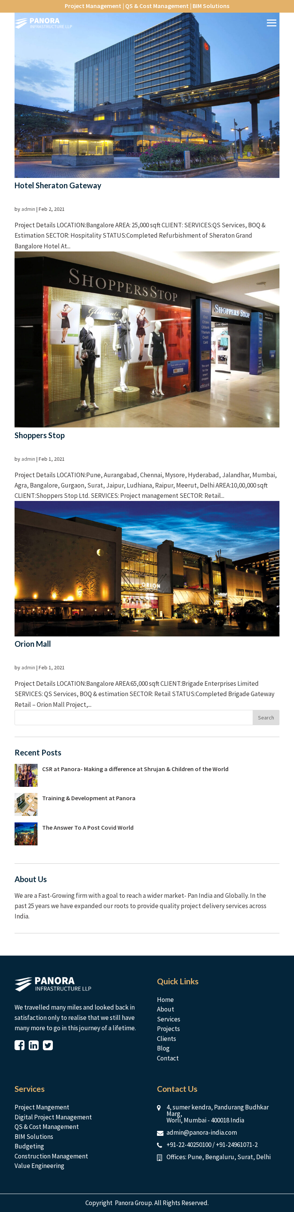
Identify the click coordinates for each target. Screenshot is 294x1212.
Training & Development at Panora (89, 798)
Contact (168, 1058)
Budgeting (29, 1146)
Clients (166, 1038)
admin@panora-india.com (202, 1132)
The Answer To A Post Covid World (88, 827)
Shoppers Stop (40, 435)
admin (28, 209)
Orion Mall (33, 643)
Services (168, 1019)
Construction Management (51, 1156)
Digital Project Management (53, 1117)
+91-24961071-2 (237, 1144)
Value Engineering (39, 1165)
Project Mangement (42, 1107)
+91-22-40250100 (189, 1144)
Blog (163, 1048)
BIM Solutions (34, 1136)
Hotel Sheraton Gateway (58, 185)
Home (165, 999)
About (165, 1009)
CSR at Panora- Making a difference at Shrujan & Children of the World (135, 769)
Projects (168, 1028)
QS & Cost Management (47, 1126)
